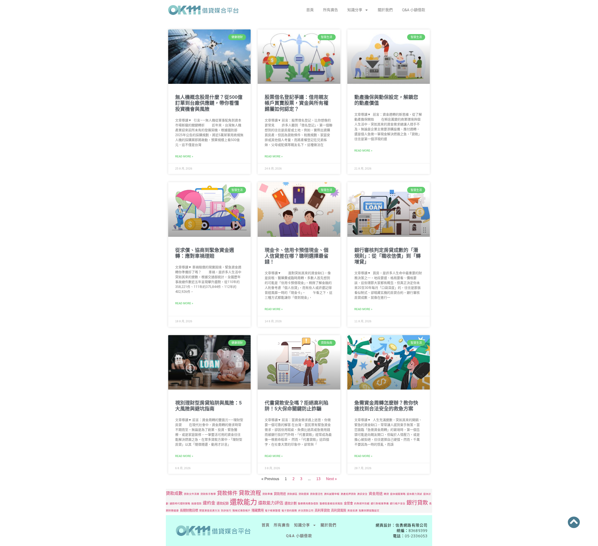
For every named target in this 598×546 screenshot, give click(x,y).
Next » (331, 479)
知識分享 (354, 10)
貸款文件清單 (191, 494)
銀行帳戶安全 (397, 503)
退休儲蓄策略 (398, 494)
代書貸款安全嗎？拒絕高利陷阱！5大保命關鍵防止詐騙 (296, 405)
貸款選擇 (304, 494)
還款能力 (243, 502)
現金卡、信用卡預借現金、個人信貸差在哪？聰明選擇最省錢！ (296, 256)
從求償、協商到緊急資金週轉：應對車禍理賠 (204, 253)
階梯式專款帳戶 (241, 510)
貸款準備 (267, 494)
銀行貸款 (417, 502)
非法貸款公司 (305, 510)
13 (318, 479)
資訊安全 (362, 494)
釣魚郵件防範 (362, 503)
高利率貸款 (322, 510)
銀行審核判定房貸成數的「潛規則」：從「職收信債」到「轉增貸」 (387, 256)
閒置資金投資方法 (209, 510)
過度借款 (196, 503)
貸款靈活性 (316, 494)
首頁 (310, 10)
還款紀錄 (223, 503)
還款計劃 (291, 503)
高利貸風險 (338, 510)
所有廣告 (330, 10)
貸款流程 (250, 492)
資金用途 (376, 493)
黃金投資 (352, 510)
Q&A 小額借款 (413, 10)
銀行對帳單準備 (380, 503)
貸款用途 (280, 494)
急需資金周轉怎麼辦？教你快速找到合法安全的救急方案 (386, 405)
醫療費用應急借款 (308, 503)
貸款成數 (174, 493)
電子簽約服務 (289, 510)
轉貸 (386, 494)
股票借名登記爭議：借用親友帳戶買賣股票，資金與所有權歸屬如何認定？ (296, 103)
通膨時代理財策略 (180, 503)
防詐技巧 (226, 510)
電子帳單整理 (272, 510)
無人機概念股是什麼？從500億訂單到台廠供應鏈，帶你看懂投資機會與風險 (208, 103)
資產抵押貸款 (348, 494)
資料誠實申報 (331, 494)
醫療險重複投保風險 (331, 503)
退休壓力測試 (414, 494)
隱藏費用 (258, 510)
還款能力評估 (270, 502)
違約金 (209, 502)
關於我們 (385, 10)
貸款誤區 (292, 494)
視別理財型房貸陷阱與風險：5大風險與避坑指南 (208, 405)
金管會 (348, 503)
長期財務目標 (189, 510)
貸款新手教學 (208, 494)
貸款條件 (227, 493)
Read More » (184, 156)
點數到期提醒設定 (369, 510)
